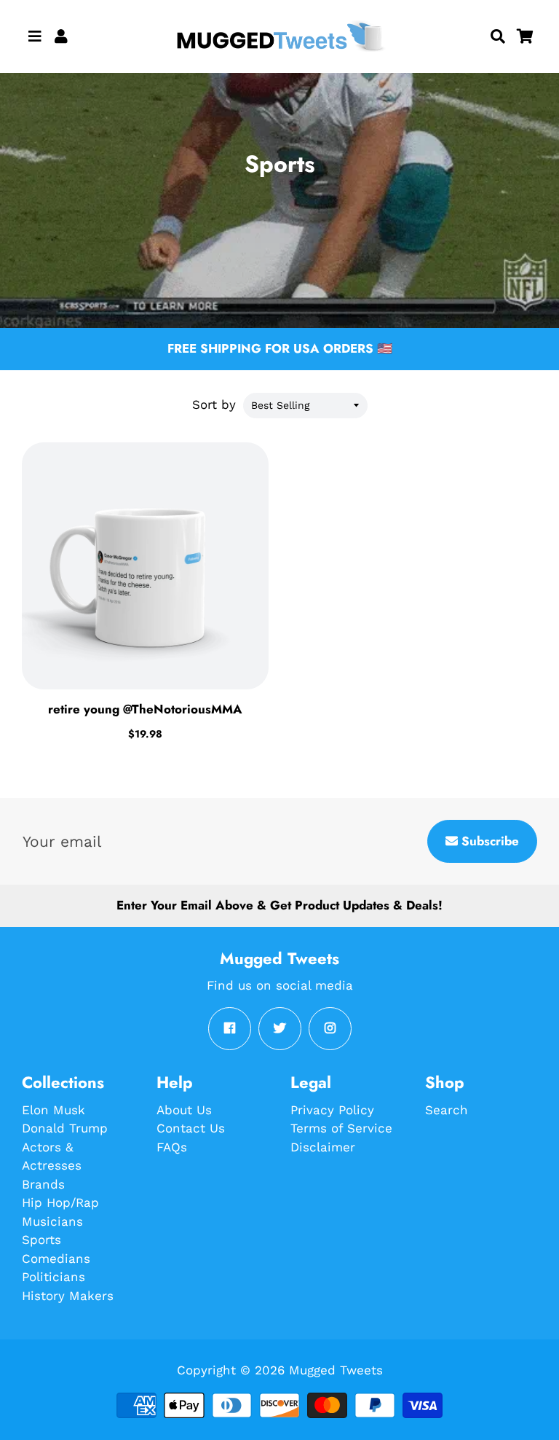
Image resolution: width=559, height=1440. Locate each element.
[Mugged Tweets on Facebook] (229, 1028)
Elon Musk (53, 1110)
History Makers (68, 1295)
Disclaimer (322, 1147)
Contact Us (190, 1128)
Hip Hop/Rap (60, 1202)
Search (446, 1110)
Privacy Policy (332, 1110)
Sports (41, 1239)
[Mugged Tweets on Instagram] (330, 1028)
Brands (43, 1184)
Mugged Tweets (336, 1370)
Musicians (52, 1221)
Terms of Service (341, 1128)
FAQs (171, 1147)
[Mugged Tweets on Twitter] (279, 1028)
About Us (184, 1110)
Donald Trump (65, 1128)
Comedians (56, 1258)
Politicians (53, 1276)
